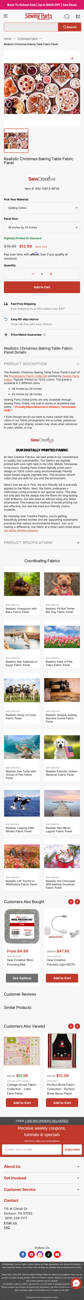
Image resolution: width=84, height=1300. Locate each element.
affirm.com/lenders (38, 1278)
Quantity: (10, 265)
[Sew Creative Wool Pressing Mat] (22, 946)
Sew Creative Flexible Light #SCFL (61, 962)
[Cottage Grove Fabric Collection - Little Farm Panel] (22, 1071)
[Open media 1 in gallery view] (72, 58)
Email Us (10, 1223)
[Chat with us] (67, 16)
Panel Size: (11, 218)
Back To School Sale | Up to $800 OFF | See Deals (42, 5)
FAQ (7, 1227)
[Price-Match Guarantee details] (44, 335)
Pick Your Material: (16, 199)
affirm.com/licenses (62, 1287)
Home (7, 38)
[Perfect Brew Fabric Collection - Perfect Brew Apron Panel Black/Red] (62, 1071)
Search (71, 26)
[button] (5, 16)
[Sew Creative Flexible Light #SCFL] (62, 946)
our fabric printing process (21, 530)
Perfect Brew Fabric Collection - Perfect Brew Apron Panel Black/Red (61, 1091)
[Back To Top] (78, 1294)
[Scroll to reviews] (42, 170)
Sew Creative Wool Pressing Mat (20, 962)
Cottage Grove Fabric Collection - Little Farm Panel (22, 1089)
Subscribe (72, 1149)
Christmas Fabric (27, 38)
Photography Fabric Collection (28, 376)
